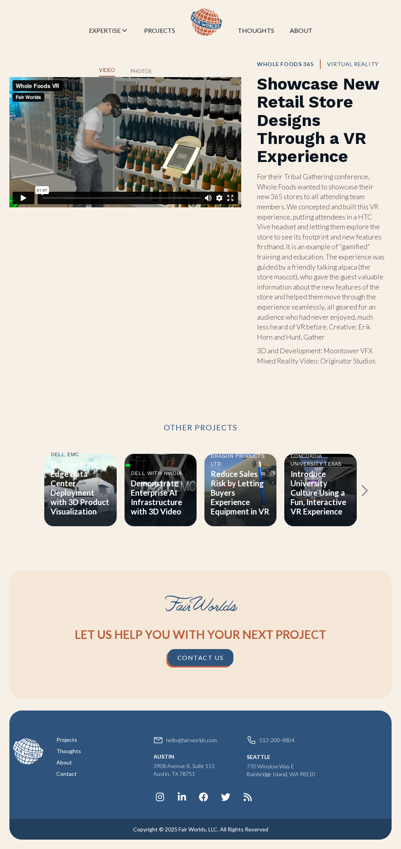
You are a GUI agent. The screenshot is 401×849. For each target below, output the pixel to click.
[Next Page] (363, 490)
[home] (206, 22)
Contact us (200, 657)
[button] (108, 32)
